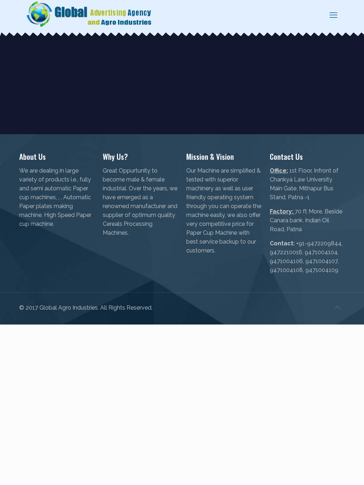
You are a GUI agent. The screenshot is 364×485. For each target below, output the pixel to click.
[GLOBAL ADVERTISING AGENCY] (89, 14)
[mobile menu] (333, 15)
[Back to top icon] (337, 307)
